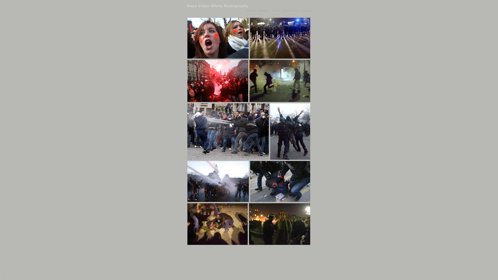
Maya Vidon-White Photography (217, 6)
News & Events (290, 11)
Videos (276, 11)
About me (306, 11)
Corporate (263, 11)
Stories (251, 11)
